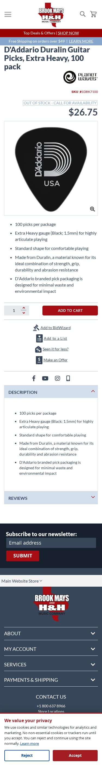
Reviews (17, 498)
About (12, 633)
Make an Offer (56, 360)
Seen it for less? (56, 349)
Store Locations (51, 711)
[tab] (51, 391)
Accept (75, 755)
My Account (20, 649)
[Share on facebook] (34, 378)
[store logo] (51, 15)
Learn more (29, 743)
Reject (27, 755)
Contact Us (51, 697)
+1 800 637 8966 (51, 706)
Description (22, 392)
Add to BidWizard (56, 327)
